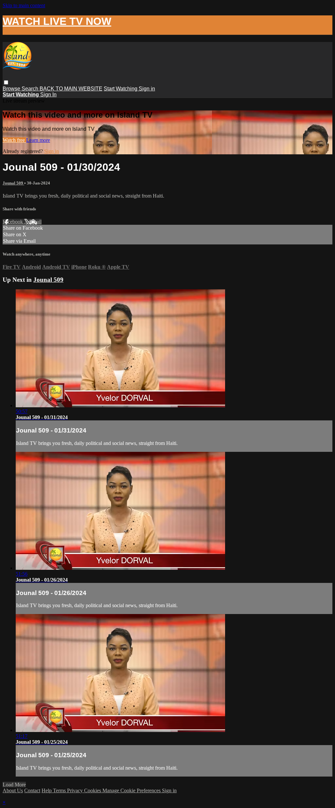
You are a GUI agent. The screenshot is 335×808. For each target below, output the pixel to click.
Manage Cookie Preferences (132, 790)
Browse (12, 88)
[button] (6, 82)
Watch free (14, 140)
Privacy (75, 790)
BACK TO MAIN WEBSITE (71, 88)
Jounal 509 (13, 183)
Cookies (93, 790)
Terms (60, 790)
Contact (32, 790)
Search (31, 88)
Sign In (48, 94)
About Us (13, 790)
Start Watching (121, 88)
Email (35, 221)
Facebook (13, 221)
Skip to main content (24, 5)
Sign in (147, 88)
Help (47, 790)
